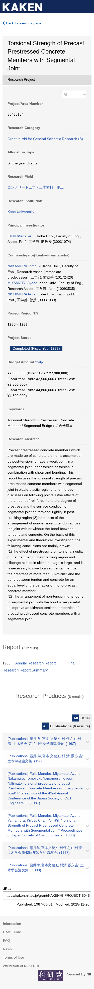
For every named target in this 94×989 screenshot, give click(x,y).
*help (39, 362)
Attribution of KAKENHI (21, 966)
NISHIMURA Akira (22, 294)
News (7, 949)
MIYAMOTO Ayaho (22, 283)
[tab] (49, 696)
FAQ (6, 940)
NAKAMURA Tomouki (24, 266)
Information (12, 924)
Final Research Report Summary (39, 666)
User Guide (12, 932)
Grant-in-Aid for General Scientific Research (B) (45, 139)
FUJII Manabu (19, 236)
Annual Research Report (35, 663)
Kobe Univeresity (21, 212)
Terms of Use (13, 957)
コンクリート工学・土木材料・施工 (36, 187)
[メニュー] (87, 6)
